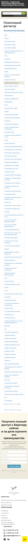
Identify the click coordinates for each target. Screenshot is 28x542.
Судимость (7, 360)
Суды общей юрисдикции (11, 363)
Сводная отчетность (10, 79)
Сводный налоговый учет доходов (12, 404)
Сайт (5, 35)
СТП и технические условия (12, 311)
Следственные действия (11, 114)
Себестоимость (8, 95)
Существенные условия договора (13, 394)
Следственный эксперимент (12, 117)
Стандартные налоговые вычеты (13, 294)
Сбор (5, 56)
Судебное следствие (10, 348)
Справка (6, 249)
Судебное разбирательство (12, 345)
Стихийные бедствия (10, 300)
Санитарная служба (9, 44)
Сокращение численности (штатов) (11, 187)
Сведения (7, 59)
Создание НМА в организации (12, 175)
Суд (5, 329)
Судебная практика (9, 335)
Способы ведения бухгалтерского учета (14, 215)
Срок (5, 278)
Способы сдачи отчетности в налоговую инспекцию (12, 233)
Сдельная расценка (9, 89)
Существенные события (11, 391)
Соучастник (7, 202)
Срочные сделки (9, 281)
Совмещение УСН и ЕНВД (11, 165)
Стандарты (7, 297)
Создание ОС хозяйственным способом (12, 179)
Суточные (7, 380)
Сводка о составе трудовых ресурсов (12, 75)
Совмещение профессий (11, 162)
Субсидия (7, 326)
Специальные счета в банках (12, 205)
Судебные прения (9, 351)
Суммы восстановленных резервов (11, 375)
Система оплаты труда (10, 108)
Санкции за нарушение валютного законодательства (14, 51)
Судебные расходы (9, 357)
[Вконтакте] (8, 539)
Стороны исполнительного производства (11, 304)
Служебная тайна (9, 132)
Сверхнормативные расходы (12, 65)
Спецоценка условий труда (12, 208)
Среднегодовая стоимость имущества (12, 253)
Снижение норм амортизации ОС (13, 146)
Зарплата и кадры (6, 505)
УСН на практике (6, 502)
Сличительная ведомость (11, 124)
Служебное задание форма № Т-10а (12, 136)
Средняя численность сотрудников (10, 269)
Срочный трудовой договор (12, 284)
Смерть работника (9, 143)
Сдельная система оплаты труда (13, 92)
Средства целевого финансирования (9, 274)
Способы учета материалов (12, 246)
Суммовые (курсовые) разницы (13, 372)
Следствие (7, 121)
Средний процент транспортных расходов (13, 264)
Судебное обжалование (11, 341)
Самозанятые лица (9, 41)
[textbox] (12, 13)
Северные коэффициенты (11, 98)
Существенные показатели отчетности (12, 387)
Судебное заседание (10, 338)
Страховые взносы (9, 317)
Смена (6, 140)
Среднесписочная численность (13, 257)
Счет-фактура (8, 400)
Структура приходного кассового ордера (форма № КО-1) (13, 321)
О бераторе (4, 510)
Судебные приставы (10, 354)
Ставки (6, 287)
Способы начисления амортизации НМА (10, 220)
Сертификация (8, 102)
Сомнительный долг (10, 194)
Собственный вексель (10, 156)
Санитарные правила (10, 47)
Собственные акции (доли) (12, 153)
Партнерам (4, 518)
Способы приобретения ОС (12, 229)
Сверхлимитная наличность (12, 62)
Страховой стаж (8, 314)
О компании (5, 513)
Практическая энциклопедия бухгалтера (13, 500)
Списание (7, 212)
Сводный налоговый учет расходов (12, 409)
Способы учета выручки (11, 237)
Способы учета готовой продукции (11, 241)
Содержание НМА (9, 172)
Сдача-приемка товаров (11, 86)
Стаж (5, 290)
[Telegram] (5, 539)
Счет (5, 397)
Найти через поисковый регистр (20, 15)
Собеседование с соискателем (13, 149)
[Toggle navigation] (2, 6)
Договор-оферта (6, 520)
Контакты (4, 515)
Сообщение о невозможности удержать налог (12, 198)
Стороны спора (8, 308)
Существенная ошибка (10, 383)
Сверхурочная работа (10, 68)
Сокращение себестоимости (12, 183)
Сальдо (6, 38)
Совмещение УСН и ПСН (11, 168)
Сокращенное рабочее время (12, 191)
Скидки (6, 111)
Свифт (6, 71)
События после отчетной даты (13, 159)
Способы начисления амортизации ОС (10, 225)
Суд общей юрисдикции (11, 332)
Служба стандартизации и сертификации (11, 128)
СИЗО (6, 105)
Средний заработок (10, 260)
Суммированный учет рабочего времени (13, 367)
